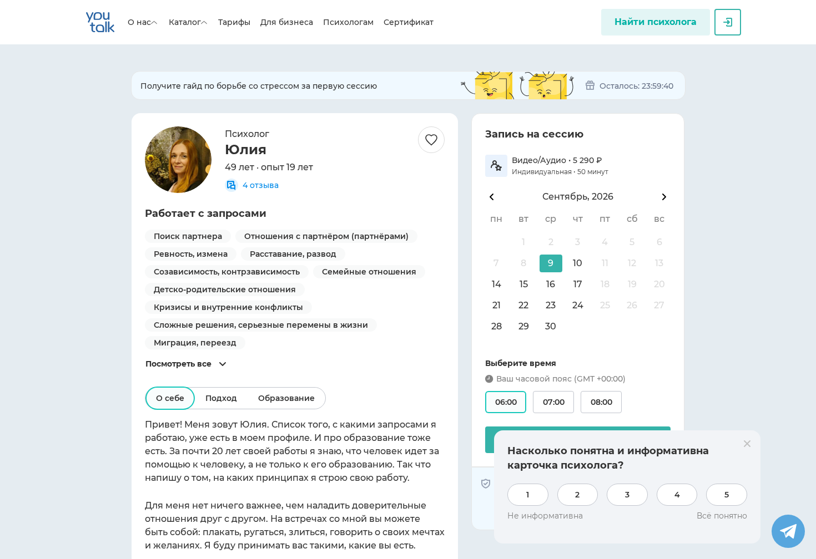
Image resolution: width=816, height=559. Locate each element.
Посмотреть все (178, 364)
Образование (286, 398)
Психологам (348, 22)
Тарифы (234, 22)
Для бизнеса (286, 22)
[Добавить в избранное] (431, 139)
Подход (221, 398)
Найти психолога (655, 22)
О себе (170, 398)
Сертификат (409, 22)
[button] (551, 263)
